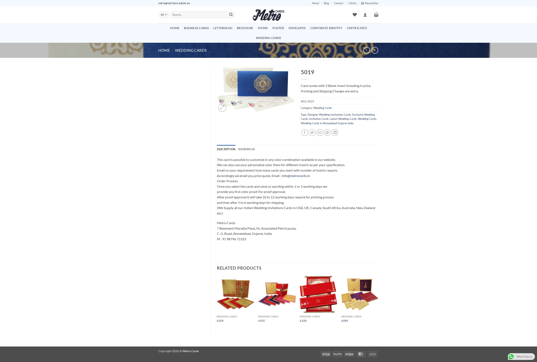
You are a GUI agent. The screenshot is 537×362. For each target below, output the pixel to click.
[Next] (378, 303)
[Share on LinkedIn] (334, 132)
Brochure (245, 28)
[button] (370, 3)
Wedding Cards (268, 38)
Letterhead (222, 28)
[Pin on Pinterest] (327, 132)
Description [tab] (226, 149)
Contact (338, 3)
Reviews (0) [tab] (246, 149)
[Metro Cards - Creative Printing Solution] (268, 14)
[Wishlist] (355, 14)
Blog (326, 3)
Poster (278, 28)
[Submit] (231, 14)
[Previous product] (374, 50)
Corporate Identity (326, 28)
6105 (261, 320)
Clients (352, 3)
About (315, 3)
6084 (344, 320)
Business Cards (196, 28)
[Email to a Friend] (319, 132)
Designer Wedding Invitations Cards (329, 114)
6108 (303, 320)
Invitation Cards (318, 118)
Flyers (263, 28)
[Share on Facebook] (304, 132)
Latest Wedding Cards (343, 118)
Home (174, 28)
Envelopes (297, 28)
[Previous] (217, 303)
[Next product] (366, 50)
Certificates (357, 28)
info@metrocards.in (296, 176)
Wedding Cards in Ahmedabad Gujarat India (327, 123)
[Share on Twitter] (312, 132)
